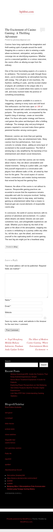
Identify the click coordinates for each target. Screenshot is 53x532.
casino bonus (10, 443)
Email (8, 306)
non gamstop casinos (13, 448)
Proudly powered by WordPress (19, 519)
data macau (9, 424)
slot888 (10, 481)
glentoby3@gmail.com (21, 40)
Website (8, 312)
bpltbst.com (27, 12)
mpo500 (8, 459)
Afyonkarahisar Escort (13, 470)
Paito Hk (8, 454)
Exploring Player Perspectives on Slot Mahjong (28, 385)
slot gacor (8, 413)
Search (7, 361)
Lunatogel (9, 418)
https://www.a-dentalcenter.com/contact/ (22, 478)
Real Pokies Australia (13, 407)
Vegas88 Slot (10, 440)
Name (8, 300)
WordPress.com (26, 522)
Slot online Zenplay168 (16, 475)
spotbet (8, 465)
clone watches (10, 435)
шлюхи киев (9, 429)
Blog (15, 247)
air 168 (37, 106)
